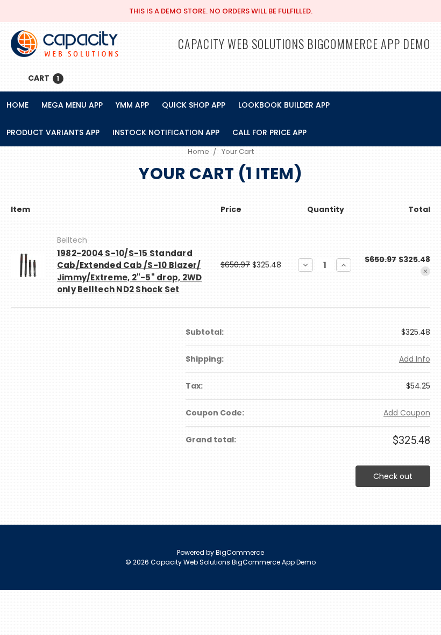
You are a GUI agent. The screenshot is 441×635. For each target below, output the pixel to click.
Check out (392, 476)
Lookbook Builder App (284, 105)
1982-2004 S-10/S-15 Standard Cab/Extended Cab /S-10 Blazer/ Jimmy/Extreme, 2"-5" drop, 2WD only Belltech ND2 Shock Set (129, 271)
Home (17, 105)
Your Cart (238, 151)
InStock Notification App (165, 132)
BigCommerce (240, 552)
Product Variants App (52, 132)
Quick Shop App (193, 105)
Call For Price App (269, 132)
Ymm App (132, 105)
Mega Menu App (72, 105)
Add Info (414, 359)
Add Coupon (406, 412)
